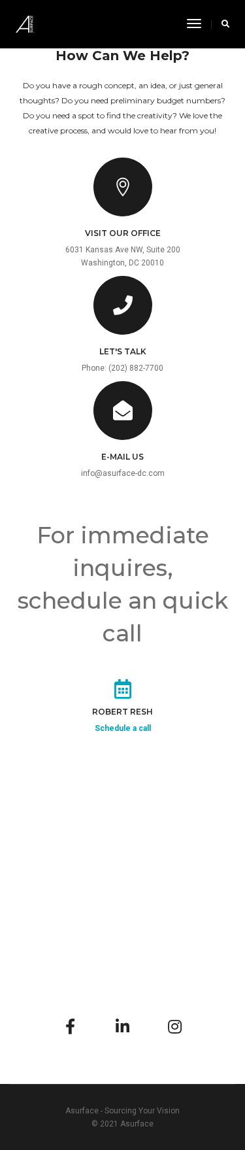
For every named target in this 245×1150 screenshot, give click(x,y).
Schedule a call (123, 728)
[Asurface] (25, 23)
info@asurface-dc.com (123, 473)
